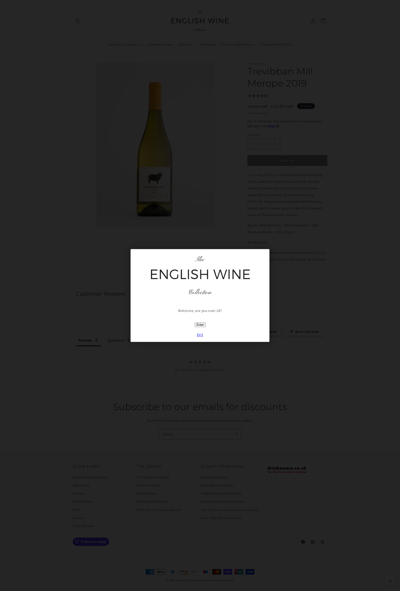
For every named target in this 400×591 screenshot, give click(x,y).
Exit (200, 335)
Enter (200, 325)
